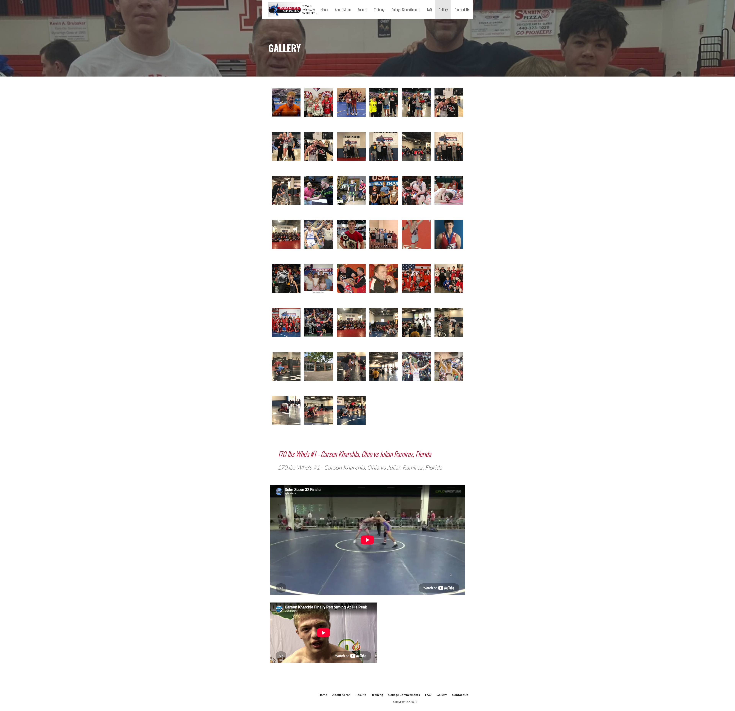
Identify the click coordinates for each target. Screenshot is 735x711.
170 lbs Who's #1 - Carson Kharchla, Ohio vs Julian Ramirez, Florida (354, 454)
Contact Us (462, 9)
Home (324, 9)
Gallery (443, 9)
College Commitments (405, 9)
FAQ (429, 9)
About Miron (343, 9)
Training (379, 9)
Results (362, 9)
